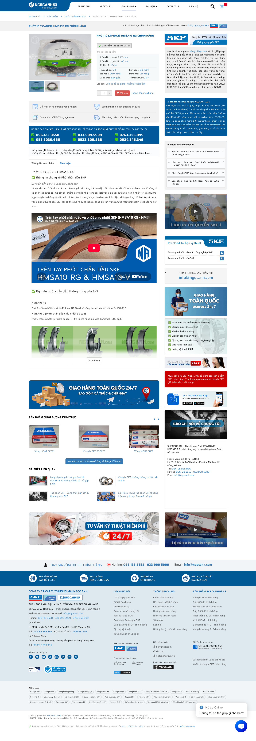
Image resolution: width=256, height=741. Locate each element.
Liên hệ (193, 6)
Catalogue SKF (62, 702)
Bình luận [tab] (65, 163)
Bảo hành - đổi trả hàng (165, 602)
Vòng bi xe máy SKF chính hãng (209, 629)
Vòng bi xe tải (208, 691)
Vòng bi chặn (118, 691)
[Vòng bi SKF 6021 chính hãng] (143, 436)
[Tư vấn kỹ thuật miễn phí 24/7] (94, 528)
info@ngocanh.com (196, 277)
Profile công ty (121, 606)
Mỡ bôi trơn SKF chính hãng (207, 606)
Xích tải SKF (144, 697)
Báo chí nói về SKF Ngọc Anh (184, 702)
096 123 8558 (183, 472)
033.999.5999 (90, 134)
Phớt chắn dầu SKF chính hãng (209, 616)
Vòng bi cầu (35, 691)
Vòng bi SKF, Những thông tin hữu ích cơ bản (138, 478)
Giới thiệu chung (122, 602)
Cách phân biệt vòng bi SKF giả (209, 660)
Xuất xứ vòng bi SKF (216, 697)
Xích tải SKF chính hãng (205, 620)
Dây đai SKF (129, 697)
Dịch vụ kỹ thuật (122, 629)
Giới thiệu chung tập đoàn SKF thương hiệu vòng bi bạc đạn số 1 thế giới (138, 494)
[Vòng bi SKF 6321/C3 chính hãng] (94, 436)
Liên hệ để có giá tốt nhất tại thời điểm (125, 84)
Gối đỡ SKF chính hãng (205, 602)
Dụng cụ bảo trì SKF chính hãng (209, 625)
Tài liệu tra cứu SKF (124, 616)
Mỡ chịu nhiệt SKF (72, 697)
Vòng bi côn (49, 691)
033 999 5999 (201, 472)
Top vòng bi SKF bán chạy (158, 702)
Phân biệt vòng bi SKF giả (40, 702)
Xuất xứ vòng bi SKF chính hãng (209, 664)
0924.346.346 (131, 139)
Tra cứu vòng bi (78, 702)
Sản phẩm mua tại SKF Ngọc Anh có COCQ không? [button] (194, 182)
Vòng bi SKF (115, 702)
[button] (213, 6)
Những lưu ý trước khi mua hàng (170, 629)
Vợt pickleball (172, 642)
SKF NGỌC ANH (54, 715)
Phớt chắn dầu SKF (75, 16)
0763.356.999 (131, 134)
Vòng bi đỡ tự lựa (85, 691)
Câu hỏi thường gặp (163, 606)
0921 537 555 (79, 631)
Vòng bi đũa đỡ (103, 691)
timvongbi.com (164, 647)
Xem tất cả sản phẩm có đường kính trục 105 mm (94, 461)
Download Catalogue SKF (127, 620)
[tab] (196, 153)
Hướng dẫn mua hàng (142, 93)
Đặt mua (123, 93)
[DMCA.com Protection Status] (122, 672)
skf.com (160, 651)
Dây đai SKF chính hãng (205, 611)
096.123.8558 (47, 134)
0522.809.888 (90, 139)
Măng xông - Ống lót (52, 697)
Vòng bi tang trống (66, 691)
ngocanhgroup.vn (165, 656)
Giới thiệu (106, 6)
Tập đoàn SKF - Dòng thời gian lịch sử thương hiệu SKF (69, 494)
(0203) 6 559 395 (42, 645)
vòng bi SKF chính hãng (132, 726)
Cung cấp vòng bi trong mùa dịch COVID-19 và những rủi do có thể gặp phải (69, 480)
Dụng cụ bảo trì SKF (92, 697)
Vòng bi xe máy (192, 691)
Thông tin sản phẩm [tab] (43, 163)
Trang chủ (84, 6)
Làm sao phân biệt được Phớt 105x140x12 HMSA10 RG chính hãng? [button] (194, 164)
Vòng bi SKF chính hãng (205, 597)
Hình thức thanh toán (164, 616)
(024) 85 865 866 (181, 469)
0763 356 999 (81, 618)
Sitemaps (158, 620)
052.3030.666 (48, 139)
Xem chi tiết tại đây (193, 132)
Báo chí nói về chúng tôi (126, 611)
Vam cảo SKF (181, 697)
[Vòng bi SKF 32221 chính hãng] (44, 436)
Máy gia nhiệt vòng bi (162, 697)
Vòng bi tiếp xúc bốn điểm (156, 691)
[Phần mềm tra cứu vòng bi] (163, 667)
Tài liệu (150, 6)
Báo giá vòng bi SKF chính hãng (130, 625)
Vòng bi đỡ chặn (135, 691)
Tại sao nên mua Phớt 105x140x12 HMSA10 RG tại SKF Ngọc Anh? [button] (194, 153)
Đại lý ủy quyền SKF (124, 597)
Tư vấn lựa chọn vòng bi (126, 634)
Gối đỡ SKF (34, 697)
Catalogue (173, 6)
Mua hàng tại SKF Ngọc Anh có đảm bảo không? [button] (193, 173)
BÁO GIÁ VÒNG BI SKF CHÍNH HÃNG (76, 565)
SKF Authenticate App (134, 702)
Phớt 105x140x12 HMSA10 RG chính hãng (57, 26)
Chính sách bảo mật (163, 597)
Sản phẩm (128, 6)
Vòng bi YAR (177, 691)
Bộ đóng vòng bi (197, 697)
